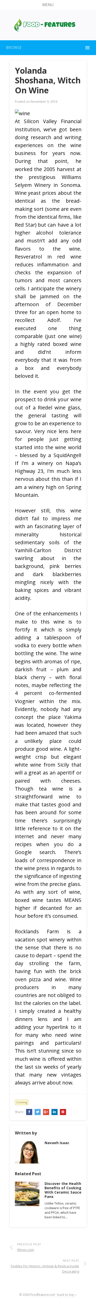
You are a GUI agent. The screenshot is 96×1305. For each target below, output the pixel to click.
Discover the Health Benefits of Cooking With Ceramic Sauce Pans (63, 1190)
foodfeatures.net (42, 1295)
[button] (48, 4)
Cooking (21, 1102)
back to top (66, 1295)
